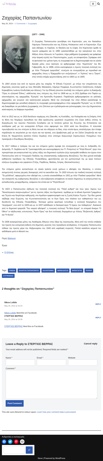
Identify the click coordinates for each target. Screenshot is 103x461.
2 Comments (20, 24)
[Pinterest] (16, 441)
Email (40, 358)
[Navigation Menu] (93, 4)
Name (9, 358)
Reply (98, 304)
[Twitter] (10, 441)
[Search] (98, 3)
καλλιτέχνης (48, 270)
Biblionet (12, 238)
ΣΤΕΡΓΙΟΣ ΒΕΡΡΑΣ (13, 316)
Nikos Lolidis (10, 302)
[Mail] (22, 441)
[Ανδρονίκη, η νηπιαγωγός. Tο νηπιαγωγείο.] (9, 4)
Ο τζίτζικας (9, 252)
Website (71, 358)
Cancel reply (90, 343)
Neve (40, 458)
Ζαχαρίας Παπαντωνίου (29, 270)
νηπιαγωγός (77, 270)
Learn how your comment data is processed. (56, 412)
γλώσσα (12, 270)
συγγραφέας (8, 276)
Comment (11, 368)
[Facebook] (4, 441)
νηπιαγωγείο (62, 270)
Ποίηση (89, 270)
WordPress (60, 458)
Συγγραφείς (32, 24)
